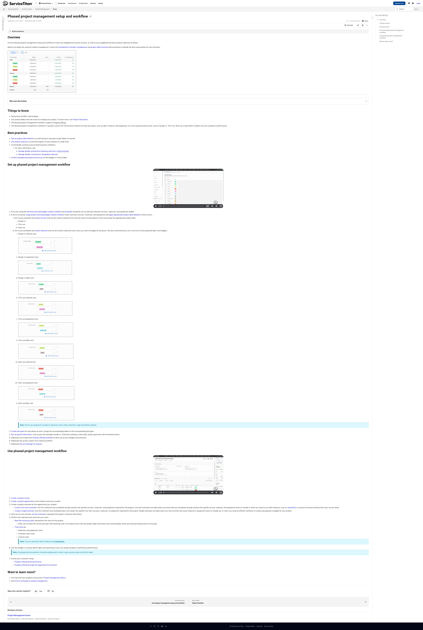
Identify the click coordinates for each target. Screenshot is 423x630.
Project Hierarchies (80, 119)
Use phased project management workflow (390, 37)
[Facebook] (151, 626)
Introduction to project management (72, 47)
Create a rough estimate (24, 511)
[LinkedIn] (166, 626)
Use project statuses (19, 142)
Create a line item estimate (25, 507)
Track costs (19, 527)
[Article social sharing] (358, 25)
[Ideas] (409, 3)
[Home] (17, 3)
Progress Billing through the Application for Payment (36, 565)
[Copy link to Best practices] (31, 133)
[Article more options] (367, 25)
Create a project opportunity (22, 501)
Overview (382, 20)
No (53, 591)
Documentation (13, 9)
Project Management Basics (55, 578)
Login (418, 3)
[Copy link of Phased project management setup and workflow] (90, 16)
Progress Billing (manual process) (28, 562)
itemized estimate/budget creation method (44, 211)
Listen (366, 21)
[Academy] (413, 3)
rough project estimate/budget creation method (44, 215)
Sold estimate (63, 151)
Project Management (42, 9)
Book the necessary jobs (24, 520)
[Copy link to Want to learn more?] (39, 572)
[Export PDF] (362, 25)
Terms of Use (268, 626)
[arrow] (377, 20)
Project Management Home (19, 615)
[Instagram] (155, 626)
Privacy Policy (250, 626)
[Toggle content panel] (372, 17)
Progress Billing (59, 122)
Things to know (384, 23)
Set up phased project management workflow (391, 31)
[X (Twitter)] (158, 626)
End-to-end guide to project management (31, 581)
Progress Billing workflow (42, 437)
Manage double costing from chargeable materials (38, 154)
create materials (41, 230)
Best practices (384, 27)
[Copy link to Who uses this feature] (30, 101)
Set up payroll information (21, 434)
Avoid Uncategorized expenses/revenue (27, 157)
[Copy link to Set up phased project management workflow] (74, 165)
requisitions (292, 507)
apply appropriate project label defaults (124, 215)
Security (259, 626)
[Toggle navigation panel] (4, 19)
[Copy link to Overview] (24, 37)
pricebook (68, 211)
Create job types (17, 431)
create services (41, 218)
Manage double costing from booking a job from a (43, 151)
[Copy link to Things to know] (32, 111)
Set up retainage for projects (30, 444)
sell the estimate (38, 514)
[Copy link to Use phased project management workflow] (70, 451)
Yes (40, 591)
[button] (407, 9)
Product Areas (27, 9)
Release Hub (399, 3)
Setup (55, 9)
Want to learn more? (386, 41)
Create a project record (20, 498)
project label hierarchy (99, 47)
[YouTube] (162, 626)
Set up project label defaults (22, 138)
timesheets (59, 541)
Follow (349, 25)
